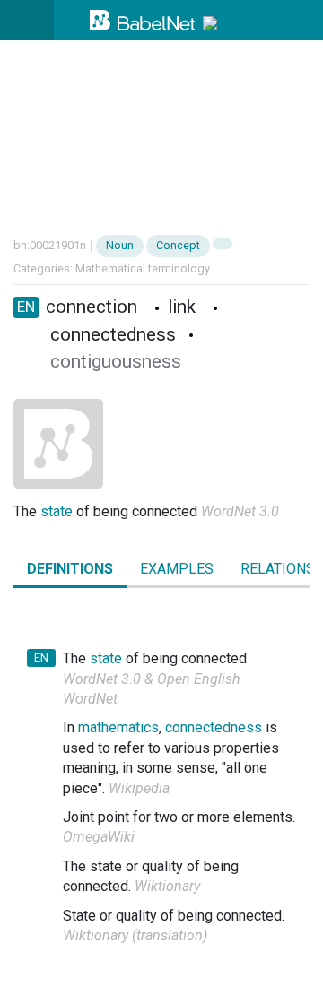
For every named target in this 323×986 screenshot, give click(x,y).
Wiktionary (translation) (135, 935)
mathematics (118, 727)
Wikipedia (139, 788)
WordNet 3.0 (240, 511)
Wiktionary (167, 886)
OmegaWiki (99, 836)
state (56, 511)
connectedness (213, 727)
